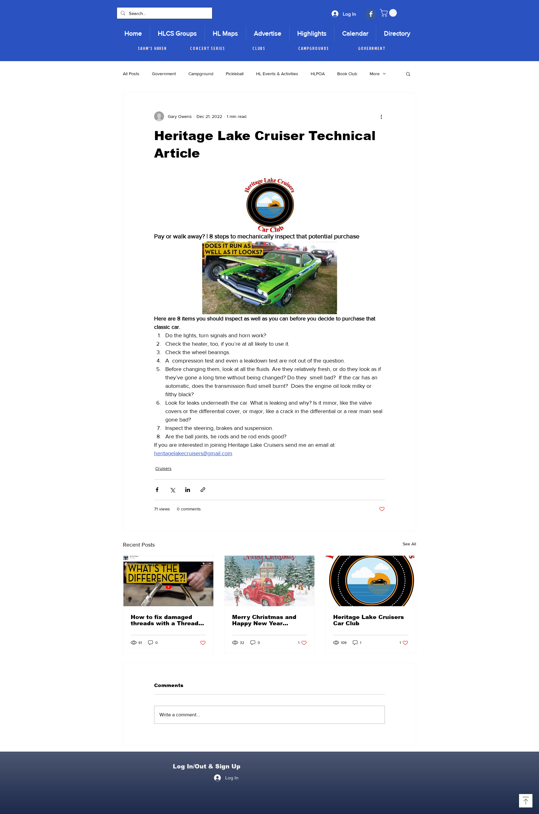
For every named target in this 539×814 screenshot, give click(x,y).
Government (164, 73)
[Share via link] (203, 490)
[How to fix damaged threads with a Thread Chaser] (168, 581)
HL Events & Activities (277, 73)
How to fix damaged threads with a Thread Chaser (164, 620)
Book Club (347, 73)
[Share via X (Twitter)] (172, 490)
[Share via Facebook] (157, 490)
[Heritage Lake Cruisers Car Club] (371, 581)
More (375, 73)
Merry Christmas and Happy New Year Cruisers (264, 620)
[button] (389, 13)
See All (409, 543)
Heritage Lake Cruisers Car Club (368, 620)
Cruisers (163, 468)
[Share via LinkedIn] (188, 490)
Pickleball (235, 73)
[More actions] (381, 116)
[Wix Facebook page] (371, 14)
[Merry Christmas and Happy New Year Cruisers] (270, 581)
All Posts (131, 73)
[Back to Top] (526, 801)
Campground (200, 73)
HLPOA (318, 73)
